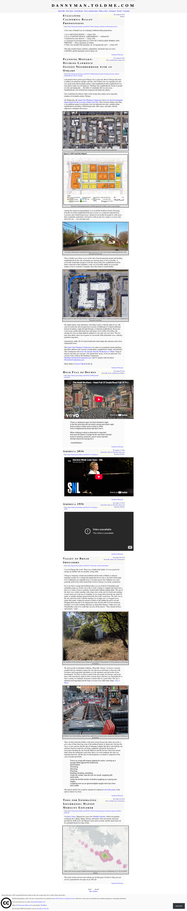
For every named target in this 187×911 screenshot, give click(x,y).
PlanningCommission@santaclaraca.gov (78, 357)
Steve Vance (71, 816)
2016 (123, 14)
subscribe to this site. (43, 908)
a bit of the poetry (110, 789)
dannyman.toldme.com (93, 4)
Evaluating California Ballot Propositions (78, 19)
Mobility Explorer (99, 816)
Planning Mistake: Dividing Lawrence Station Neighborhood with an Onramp (87, 64)
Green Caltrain (80, 364)
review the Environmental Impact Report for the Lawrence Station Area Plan (93, 101)
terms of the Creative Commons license (63, 898)
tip (91, 364)
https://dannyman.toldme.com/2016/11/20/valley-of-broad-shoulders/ (88, 566)
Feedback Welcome (117, 55)
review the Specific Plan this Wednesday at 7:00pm (96, 351)
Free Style (69, 11)
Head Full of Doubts (79, 372)
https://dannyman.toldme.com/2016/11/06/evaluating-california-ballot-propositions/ (92, 26)
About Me (61, 11)
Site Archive (93, 891)
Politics (122, 16)
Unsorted (126, 11)
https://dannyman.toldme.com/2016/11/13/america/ (83, 454)
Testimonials (121, 559)
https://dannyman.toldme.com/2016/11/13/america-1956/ (81, 508)
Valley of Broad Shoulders (76, 560)
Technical (112, 11)
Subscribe (179, 906)
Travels (119, 11)
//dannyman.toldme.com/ (24, 905)
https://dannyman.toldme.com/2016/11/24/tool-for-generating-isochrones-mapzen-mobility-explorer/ (93, 812)
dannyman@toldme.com (38, 902)
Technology (121, 801)
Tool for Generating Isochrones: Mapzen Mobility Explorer (80, 803)
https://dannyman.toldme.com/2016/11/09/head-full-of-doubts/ (81, 376)
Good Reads (78, 11)
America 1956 (73, 504)
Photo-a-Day (103, 11)
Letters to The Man (112, 452)
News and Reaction (91, 11)
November (117, 14)
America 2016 (73, 451)
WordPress (44, 905)
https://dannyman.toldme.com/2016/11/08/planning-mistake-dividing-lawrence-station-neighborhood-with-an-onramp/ (91, 75)
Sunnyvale (121, 60)
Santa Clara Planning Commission (89, 100)
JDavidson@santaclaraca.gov (74, 360)
